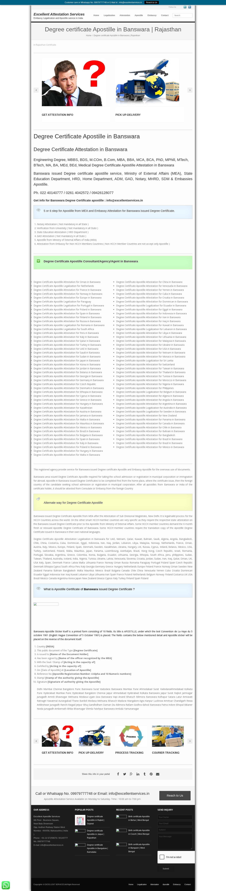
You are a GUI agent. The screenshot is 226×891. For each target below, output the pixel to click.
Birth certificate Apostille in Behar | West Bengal (139, 818)
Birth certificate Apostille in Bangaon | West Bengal (139, 848)
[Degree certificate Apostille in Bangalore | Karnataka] (80, 848)
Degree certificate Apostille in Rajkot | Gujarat (95, 820)
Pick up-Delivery (128, 114)
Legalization (109, 15)
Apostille (139, 15)
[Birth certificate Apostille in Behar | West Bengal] (121, 820)
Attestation (125, 15)
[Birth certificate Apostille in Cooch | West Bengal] (121, 834)
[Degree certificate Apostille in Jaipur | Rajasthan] (80, 834)
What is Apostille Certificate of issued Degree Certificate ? (89, 589)
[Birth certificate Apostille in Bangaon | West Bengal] (121, 848)
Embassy (152, 15)
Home (96, 15)
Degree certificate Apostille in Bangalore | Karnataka (97, 848)
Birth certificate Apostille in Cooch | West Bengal (139, 832)
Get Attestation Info (57, 114)
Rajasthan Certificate (46, 44)
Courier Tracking (165, 752)
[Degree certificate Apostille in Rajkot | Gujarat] (80, 820)
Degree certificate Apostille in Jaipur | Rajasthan (95, 834)
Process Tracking (129, 752)
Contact (165, 15)
